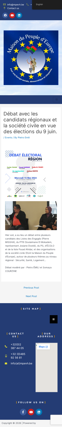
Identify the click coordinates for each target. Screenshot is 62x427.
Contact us (13, 8)
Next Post (31, 296)
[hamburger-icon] (56, 99)
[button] (9, 216)
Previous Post (31, 287)
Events (8, 137)
